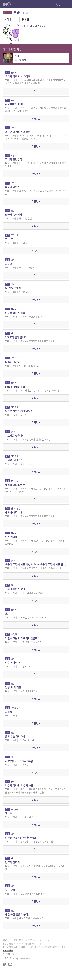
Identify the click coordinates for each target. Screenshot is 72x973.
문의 (61, 947)
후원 (26, 19)
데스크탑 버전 (8, 953)
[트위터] (5, 964)
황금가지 (8, 958)
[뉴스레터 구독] (10, 964)
